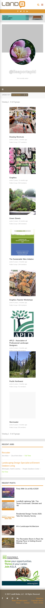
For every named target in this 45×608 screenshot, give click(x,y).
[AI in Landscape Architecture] (8, 535)
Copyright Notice (37, 600)
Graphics (12, 178)
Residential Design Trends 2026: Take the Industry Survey (29, 515)
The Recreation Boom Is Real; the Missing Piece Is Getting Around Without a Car (29, 541)
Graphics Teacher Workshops (21, 300)
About (18, 603)
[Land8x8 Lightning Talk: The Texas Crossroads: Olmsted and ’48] (8, 509)
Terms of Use (38, 603)
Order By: (6, 95)
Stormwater (13, 422)
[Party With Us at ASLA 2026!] (8, 497)
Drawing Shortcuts (16, 137)
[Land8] (13, 8)
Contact (27, 603)
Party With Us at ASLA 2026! (27, 489)
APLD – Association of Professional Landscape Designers (18, 343)
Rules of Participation (19, 600)
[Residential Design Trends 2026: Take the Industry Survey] (8, 522)
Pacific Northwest (16, 381)
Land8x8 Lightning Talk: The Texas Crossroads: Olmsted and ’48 (29, 503)
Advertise (39, 598)
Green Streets (14, 218)
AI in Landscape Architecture (27, 526)
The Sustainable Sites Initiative (21, 259)
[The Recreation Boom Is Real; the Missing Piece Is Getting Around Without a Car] (8, 547)
